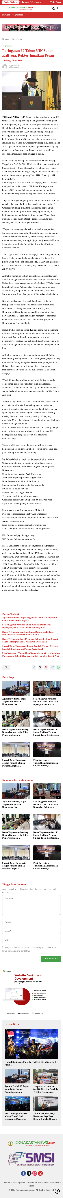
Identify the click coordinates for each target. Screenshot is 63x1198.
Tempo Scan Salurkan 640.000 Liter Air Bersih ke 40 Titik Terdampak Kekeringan (45, 1089)
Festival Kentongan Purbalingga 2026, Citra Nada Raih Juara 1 (30, 1063)
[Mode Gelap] (54, 8)
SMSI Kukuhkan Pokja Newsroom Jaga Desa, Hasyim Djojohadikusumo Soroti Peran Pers (45, 1116)
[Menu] (4, 8)
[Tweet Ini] (40, 667)
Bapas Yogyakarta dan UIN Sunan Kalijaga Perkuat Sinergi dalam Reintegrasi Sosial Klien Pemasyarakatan (30, 640)
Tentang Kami (19, 1182)
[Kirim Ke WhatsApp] (58, 667)
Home (7, 1182)
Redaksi (55, 1182)
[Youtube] (40, 1173)
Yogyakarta (7, 46)
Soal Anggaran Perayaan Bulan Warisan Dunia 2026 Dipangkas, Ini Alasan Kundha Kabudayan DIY (26, 626)
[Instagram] (34, 1173)
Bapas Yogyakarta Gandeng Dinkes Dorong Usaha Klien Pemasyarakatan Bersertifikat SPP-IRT (28, 633)
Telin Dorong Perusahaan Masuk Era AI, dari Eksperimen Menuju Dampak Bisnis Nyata (16, 1116)
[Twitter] (29, 1173)
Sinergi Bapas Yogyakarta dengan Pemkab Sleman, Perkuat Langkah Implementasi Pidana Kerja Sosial (30, 647)
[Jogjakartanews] (20, 8)
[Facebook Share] (34, 667)
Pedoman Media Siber (38, 1182)
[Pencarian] (59, 8)
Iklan (31, 1186)
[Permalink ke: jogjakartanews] (4, 66)
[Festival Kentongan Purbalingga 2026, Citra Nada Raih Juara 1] (31, 1044)
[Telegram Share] (52, 667)
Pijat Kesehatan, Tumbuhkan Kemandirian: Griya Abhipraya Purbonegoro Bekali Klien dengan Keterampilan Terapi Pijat (31, 654)
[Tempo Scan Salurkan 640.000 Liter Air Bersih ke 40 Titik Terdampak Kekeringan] (45, 1076)
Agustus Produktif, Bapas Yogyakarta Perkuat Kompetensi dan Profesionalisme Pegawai (29, 619)
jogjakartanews (14, 66)
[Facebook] (23, 1173)
